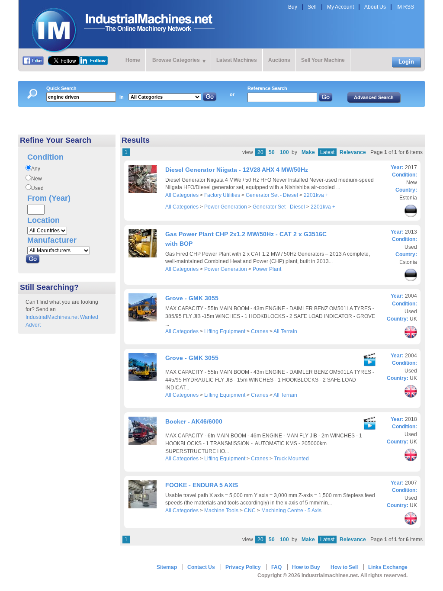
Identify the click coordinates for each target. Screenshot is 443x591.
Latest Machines (236, 60)
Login (406, 61)
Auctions (279, 60)
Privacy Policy (243, 567)
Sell (312, 7)
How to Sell (344, 567)
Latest (327, 152)
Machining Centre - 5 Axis (291, 510)
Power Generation (225, 207)
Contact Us (201, 567)
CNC (250, 510)
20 (260, 152)
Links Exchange (388, 567)
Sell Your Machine (323, 60)
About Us (375, 7)
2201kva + (316, 195)
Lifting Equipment (224, 331)
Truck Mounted (291, 459)
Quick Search (61, 88)
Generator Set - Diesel (272, 195)
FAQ (276, 567)
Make (308, 152)
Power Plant (267, 269)
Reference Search (267, 88)
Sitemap (167, 567)
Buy (292, 7)
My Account (340, 7)
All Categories (182, 195)
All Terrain (285, 331)
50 (272, 152)
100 (284, 152)
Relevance (353, 152)
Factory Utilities (222, 195)
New (36, 179)
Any (35, 169)
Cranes (259, 331)
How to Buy (306, 567)
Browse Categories (176, 60)
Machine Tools (221, 510)
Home (132, 60)
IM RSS (405, 7)
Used (37, 188)
